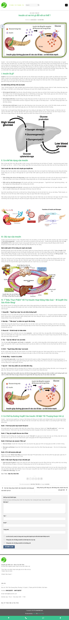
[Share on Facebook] (30, 478)
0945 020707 (9, 590)
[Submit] (38, 5)
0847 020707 (17, 590)
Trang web (6, 529)
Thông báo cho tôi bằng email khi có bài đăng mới (18, 543)
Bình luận (5, 502)
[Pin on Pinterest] (38, 478)
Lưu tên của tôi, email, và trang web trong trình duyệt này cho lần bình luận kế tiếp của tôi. (28, 536)
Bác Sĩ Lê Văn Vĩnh (13, 473)
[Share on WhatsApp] (27, 478)
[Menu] (66, 5)
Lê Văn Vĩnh (41, 19)
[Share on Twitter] (33, 478)
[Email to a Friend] (36, 478)
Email (5, 522)
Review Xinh (40, 613)
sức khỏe (47, 484)
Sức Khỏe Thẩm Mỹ (34, 13)
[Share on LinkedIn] (41, 478)
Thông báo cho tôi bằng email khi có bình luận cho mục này (20, 539)
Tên (4, 516)
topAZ (34, 613)
